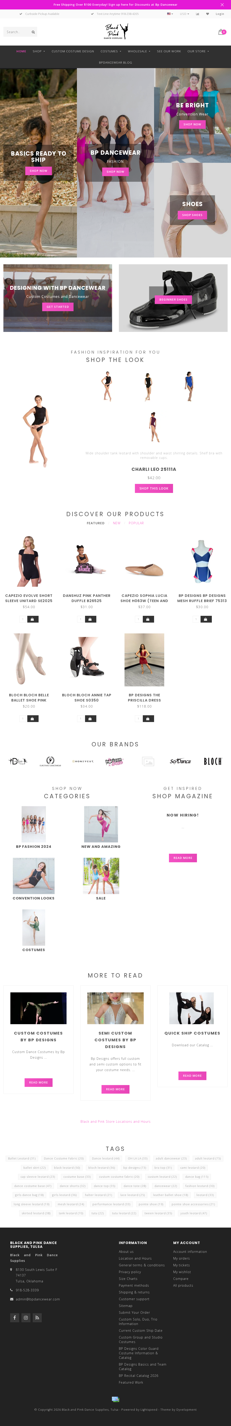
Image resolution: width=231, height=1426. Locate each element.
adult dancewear (171, 1158)
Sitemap (126, 1306)
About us (126, 1251)
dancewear (166, 1186)
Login (220, 14)
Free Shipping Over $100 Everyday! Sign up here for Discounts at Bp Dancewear (115, 5)
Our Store (196, 51)
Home (21, 51)
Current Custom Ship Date (141, 1330)
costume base (77, 1177)
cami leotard (192, 1168)
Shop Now (38, 171)
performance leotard (111, 1204)
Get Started (58, 307)
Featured (96, 523)
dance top (104, 1186)
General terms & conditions (142, 1265)
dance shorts (72, 1186)
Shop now (192, 124)
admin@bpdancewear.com (38, 1299)
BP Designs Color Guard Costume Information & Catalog (139, 1353)
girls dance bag (29, 1195)
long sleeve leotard (31, 1204)
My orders (181, 1258)
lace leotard (132, 1195)
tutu (98, 1213)
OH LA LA (138, 1158)
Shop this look (154, 488)
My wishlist (182, 1272)
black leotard (67, 1168)
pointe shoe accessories (193, 1204)
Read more (182, 858)
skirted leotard (36, 1213)
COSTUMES (109, 51)
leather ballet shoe (170, 1195)
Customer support (134, 1299)
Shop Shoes (192, 215)
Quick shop (31, 594)
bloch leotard (101, 1168)
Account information (190, 1251)
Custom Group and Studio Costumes (141, 1339)
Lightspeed (149, 1410)
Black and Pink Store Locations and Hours (116, 1121)
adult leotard (208, 1158)
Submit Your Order (134, 1312)
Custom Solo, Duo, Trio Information (138, 1321)
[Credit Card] (115, 1399)
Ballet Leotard (22, 1158)
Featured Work (131, 1382)
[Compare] (197, 14)
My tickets (181, 1265)
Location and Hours (135, 1258)
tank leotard (71, 1213)
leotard (205, 1195)
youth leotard (193, 1213)
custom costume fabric (119, 1177)
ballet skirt (34, 1168)
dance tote (135, 1186)
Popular (136, 523)
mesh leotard (71, 1204)
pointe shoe (151, 1204)
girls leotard (64, 1195)
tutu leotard (124, 1213)
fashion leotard (200, 1186)
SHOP (37, 51)
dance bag (196, 1177)
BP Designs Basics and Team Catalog (142, 1366)
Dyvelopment (186, 1410)
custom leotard (162, 1177)
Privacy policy (130, 1272)
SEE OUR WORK (169, 51)
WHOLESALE (137, 51)
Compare (181, 1278)
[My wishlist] (207, 14)
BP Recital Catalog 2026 (138, 1375)
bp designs (134, 1168)
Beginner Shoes (173, 299)
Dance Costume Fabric (64, 1158)
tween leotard (158, 1213)
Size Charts (128, 1278)
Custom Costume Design (73, 51)
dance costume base (32, 1186)
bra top (163, 1168)
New (116, 523)
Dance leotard (106, 1158)
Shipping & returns (134, 1292)
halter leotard (98, 1195)
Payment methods (134, 1285)
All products (183, 1285)
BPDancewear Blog (115, 62)
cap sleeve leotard (38, 1177)
